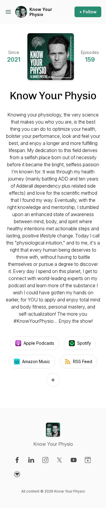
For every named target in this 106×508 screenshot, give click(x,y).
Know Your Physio (40, 12)
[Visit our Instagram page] (45, 460)
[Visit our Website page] (88, 460)
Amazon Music (36, 361)
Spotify (84, 343)
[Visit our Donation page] (17, 474)
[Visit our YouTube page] (74, 460)
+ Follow (88, 11)
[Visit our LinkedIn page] (31, 460)
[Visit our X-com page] (59, 460)
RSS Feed (82, 361)
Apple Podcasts (39, 343)
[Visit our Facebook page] (17, 460)
